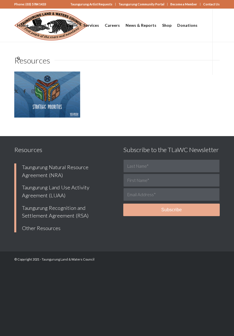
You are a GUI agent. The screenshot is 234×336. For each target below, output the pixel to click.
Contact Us (211, 4)
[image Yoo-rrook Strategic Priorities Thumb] (49, 96)
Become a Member (183, 4)
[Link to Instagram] (33, 91)
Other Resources (41, 228)
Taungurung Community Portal (141, 4)
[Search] (18, 58)
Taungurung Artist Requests (91, 4)
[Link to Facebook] (24, 91)
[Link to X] (16, 91)
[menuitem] (91, 4)
